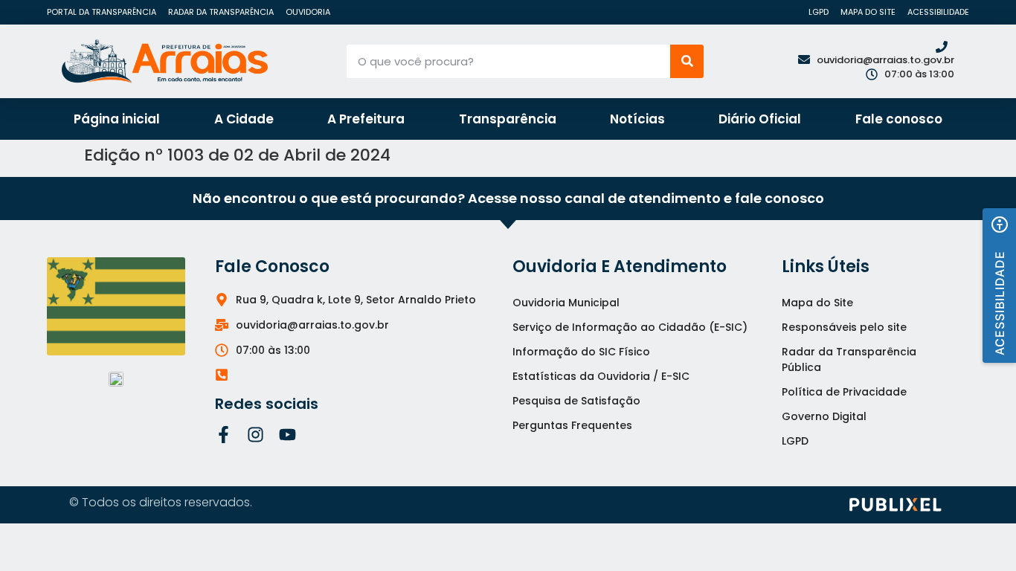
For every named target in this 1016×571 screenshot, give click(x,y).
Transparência (507, 119)
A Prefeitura (366, 119)
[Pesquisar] (687, 61)
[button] (999, 285)
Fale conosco (898, 119)
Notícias (637, 119)
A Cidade (244, 119)
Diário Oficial (759, 119)
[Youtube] (287, 434)
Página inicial (117, 119)
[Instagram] (255, 434)
